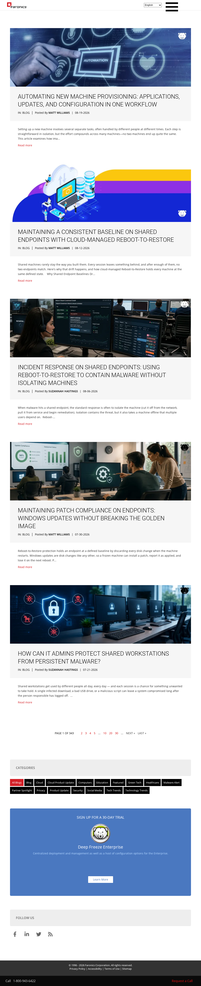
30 (116, 733)
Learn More (100, 879)
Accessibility (95, 968)
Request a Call (182, 981)
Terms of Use (112, 968)
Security (78, 790)
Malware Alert (172, 782)
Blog (26, 113)
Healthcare (152, 782)
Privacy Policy (77, 968)
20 (110, 733)
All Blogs (17, 782)
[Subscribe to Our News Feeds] (50, 935)
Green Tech (134, 782)
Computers (85, 782)
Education (102, 782)
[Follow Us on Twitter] (39, 935)
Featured (118, 782)
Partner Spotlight (22, 790)
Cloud (39, 782)
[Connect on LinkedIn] (27, 935)
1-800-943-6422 (24, 981)
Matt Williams (59, 113)
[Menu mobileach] (171, 10)
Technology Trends (136, 790)
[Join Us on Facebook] (15, 935)
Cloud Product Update (61, 782)
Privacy (41, 790)
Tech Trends (114, 790)
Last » (142, 733)
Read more (25, 145)
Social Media (94, 790)
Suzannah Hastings (63, 391)
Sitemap (127, 968)
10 (104, 733)
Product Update (59, 790)
